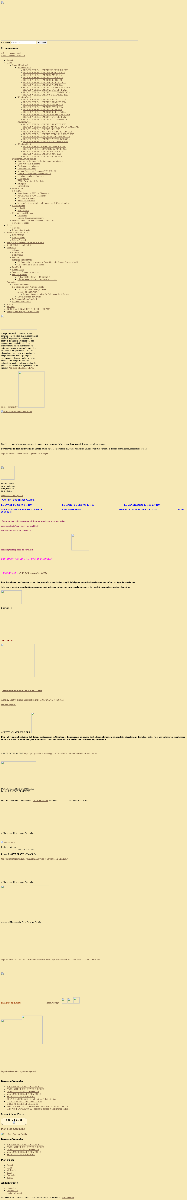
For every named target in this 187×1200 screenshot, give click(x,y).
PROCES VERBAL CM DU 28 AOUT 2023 (43, 85)
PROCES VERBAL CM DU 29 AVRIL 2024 (43, 107)
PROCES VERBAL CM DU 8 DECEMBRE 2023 (45, 95)
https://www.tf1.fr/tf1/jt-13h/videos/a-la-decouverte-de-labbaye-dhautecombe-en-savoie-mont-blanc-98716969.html (50, 959)
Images (10, 304)
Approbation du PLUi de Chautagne (33, 193)
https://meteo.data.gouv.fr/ (12, 495)
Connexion (11, 1188)
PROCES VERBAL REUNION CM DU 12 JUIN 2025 (47, 132)
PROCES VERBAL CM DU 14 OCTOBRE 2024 (45, 117)
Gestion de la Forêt (20, 223)
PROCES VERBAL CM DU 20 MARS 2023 (43, 75)
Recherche (5, 42)
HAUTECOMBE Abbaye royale (32, 289)
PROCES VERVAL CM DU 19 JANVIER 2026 (44, 146)
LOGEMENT (18, 235)
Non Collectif (23, 210)
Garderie (16, 228)
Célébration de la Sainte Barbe (31, 265)
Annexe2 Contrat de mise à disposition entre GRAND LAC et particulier (32, 700)
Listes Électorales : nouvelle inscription (34, 173)
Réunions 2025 (24, 122)
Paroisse (15, 257)
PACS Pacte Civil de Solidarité (31, 181)
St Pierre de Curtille (14, 1120)
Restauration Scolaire (21, 230)
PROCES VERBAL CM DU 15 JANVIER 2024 (44, 100)
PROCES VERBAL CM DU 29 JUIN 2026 (42, 156)
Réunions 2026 (24, 144)
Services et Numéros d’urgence (25, 272)
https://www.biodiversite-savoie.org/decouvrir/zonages (24, 453)
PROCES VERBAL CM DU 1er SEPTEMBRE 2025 (46, 136)
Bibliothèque (17, 255)
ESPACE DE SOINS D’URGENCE (34, 277)
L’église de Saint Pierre (28, 292)
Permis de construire (26, 200)
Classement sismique (26, 198)
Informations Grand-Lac (17, 233)
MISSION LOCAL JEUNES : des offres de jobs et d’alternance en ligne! (38, 1109)
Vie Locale (11, 247)
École (9, 1172)
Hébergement (18, 269)
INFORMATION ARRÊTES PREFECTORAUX (29, 309)
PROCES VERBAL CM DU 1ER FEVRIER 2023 (45, 70)
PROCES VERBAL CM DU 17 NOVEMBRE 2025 (46, 139)
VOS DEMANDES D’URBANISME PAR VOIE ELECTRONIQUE (37, 1106)
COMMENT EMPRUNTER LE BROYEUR (22, 690)
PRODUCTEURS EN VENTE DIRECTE (25, 1089)
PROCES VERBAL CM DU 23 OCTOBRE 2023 (45, 90)
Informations (17, 188)
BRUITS (11, 306)
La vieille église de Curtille (29, 297)
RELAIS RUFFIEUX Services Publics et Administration (31, 1099)
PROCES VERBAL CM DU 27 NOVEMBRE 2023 (46, 92)
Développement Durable (22, 213)
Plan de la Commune (13, 1128)
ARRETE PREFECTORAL (21, 368)
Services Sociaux (19, 274)
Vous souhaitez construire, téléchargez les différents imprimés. (44, 203)
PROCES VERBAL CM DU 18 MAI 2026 (42, 154)
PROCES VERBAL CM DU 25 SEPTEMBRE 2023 (46, 87)
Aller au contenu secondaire (13, 55)
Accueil (10, 60)
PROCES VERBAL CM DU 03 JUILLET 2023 (44, 82)
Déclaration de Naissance (28, 166)
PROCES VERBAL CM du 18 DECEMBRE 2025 (45, 141)
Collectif (21, 208)
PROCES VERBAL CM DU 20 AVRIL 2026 (43, 151)
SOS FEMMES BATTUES (19, 245)
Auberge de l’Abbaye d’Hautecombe (23, 311)
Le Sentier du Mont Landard (24, 299)
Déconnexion (12, 1190)
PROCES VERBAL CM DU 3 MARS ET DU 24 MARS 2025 (51, 127)
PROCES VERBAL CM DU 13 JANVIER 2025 (44, 124)
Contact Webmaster (15, 1193)
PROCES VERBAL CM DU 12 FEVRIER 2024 (44, 102)
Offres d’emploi (19, 240)
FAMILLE (16, 267)
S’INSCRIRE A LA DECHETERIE (22, 1104)
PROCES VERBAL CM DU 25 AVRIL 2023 (43, 77)
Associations (17, 252)
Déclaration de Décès (27, 168)
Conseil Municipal (20, 65)
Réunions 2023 (24, 67)
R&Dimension (68, 1197)
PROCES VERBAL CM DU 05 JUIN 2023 (42, 80)
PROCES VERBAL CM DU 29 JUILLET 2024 (44, 112)
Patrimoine (11, 282)
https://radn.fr (53, 1003)
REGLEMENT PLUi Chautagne (32, 196)
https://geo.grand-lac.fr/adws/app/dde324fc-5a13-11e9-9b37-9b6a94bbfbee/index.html (61, 753)
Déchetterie (22, 215)
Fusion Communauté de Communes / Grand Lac (33, 220)
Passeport (22, 183)
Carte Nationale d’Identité (29, 164)
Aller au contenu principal (12, 53)
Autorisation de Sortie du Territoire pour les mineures (40, 161)
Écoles (9, 225)
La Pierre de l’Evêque (21, 301)
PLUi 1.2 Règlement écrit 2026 (33, 573)
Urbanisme (16, 191)
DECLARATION (40, 800)
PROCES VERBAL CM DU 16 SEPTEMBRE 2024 (46, 114)
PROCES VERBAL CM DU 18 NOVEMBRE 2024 (46, 119)
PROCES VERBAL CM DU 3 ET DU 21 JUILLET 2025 (48, 134)
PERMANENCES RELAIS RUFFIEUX (25, 1086)
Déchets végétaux (8, 704)
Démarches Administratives (24, 159)
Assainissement (18, 205)
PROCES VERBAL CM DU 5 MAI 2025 (41, 129)
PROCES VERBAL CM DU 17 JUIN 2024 (42, 109)
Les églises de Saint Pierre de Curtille (28, 287)
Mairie (9, 63)
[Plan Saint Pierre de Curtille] (14, 1134)
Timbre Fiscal (23, 186)
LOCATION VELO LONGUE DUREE (24, 1101)
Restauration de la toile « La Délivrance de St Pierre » (46, 294)
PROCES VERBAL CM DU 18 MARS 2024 (43, 104)
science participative (9, 407)
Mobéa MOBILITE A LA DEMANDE (24, 1094)
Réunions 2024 (24, 97)
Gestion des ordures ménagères (31, 218)
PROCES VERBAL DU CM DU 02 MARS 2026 (45, 149)
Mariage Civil (23, 178)
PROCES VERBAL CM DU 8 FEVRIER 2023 (44, 72)
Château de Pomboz (20, 284)
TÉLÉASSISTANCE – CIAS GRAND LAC (37, 279)
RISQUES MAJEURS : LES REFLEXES (25, 242)
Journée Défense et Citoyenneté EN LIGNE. (37, 171)
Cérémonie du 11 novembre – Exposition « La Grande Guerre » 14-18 (48, 262)
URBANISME (18, 237)
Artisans (15, 250)
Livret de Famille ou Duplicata (31, 176)
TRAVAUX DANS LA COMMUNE (23, 1091)
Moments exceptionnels (22, 260)
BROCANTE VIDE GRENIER (21, 1096)
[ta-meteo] (14, 1123)
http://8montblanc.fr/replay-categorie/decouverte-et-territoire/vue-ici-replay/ (34, 859)
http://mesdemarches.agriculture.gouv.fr (19, 1071)
